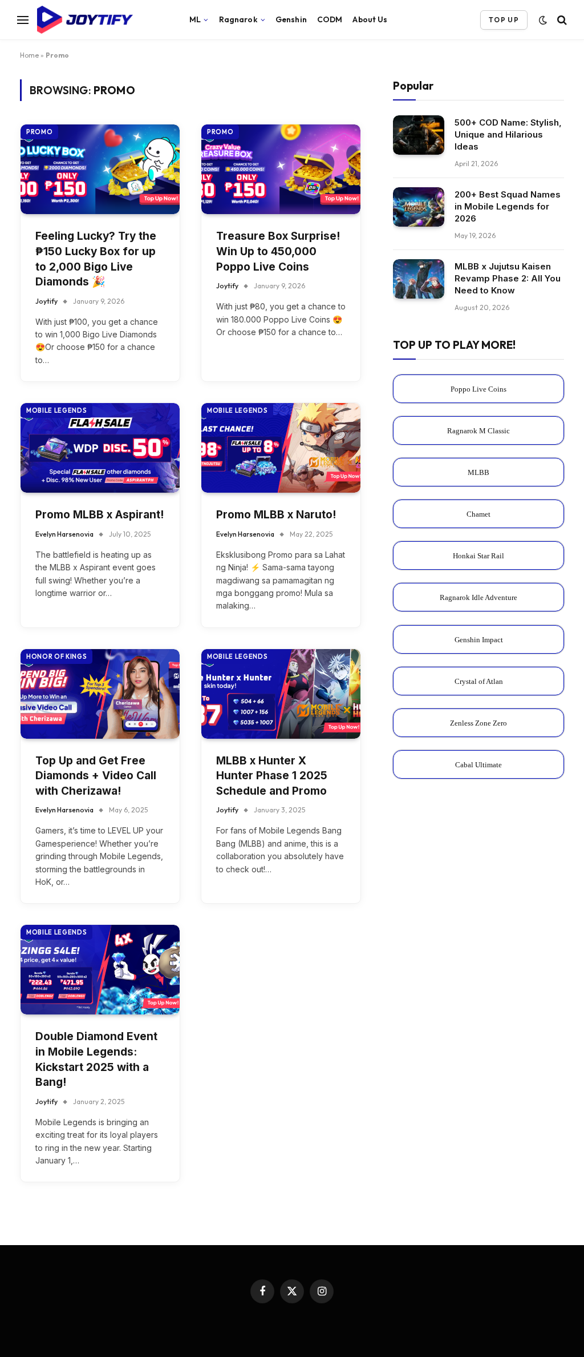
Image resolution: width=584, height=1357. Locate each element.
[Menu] (23, 20)
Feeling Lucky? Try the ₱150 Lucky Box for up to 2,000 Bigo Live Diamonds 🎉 (95, 258)
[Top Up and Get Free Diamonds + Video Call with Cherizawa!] (100, 694)
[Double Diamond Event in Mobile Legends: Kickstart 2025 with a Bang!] (100, 969)
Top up (504, 19)
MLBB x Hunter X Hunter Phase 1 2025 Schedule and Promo (271, 776)
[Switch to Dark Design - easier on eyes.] (543, 20)
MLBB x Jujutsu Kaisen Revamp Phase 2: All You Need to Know (508, 278)
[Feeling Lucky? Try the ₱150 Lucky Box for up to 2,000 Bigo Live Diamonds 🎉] (100, 169)
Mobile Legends (56, 410)
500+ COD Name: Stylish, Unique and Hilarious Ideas (508, 134)
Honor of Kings (56, 657)
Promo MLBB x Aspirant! (99, 514)
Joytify (46, 301)
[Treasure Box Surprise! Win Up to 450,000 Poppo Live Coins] (280, 169)
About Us (369, 19)
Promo (39, 132)
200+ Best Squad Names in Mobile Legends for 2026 (508, 206)
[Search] (561, 20)
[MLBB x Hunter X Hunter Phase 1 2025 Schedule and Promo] (280, 694)
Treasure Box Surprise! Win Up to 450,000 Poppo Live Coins (278, 251)
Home (29, 55)
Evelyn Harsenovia (64, 534)
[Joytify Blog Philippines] (100, 20)
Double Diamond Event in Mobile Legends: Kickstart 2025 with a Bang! (96, 1059)
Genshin (291, 19)
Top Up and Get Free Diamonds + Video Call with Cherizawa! (95, 776)
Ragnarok (238, 19)
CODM (330, 19)
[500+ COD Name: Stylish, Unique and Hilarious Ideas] (418, 135)
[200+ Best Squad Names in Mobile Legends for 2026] (418, 207)
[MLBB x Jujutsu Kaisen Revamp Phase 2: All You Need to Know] (418, 279)
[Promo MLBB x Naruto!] (280, 448)
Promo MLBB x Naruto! (276, 514)
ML (195, 19)
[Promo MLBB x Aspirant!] (100, 448)
